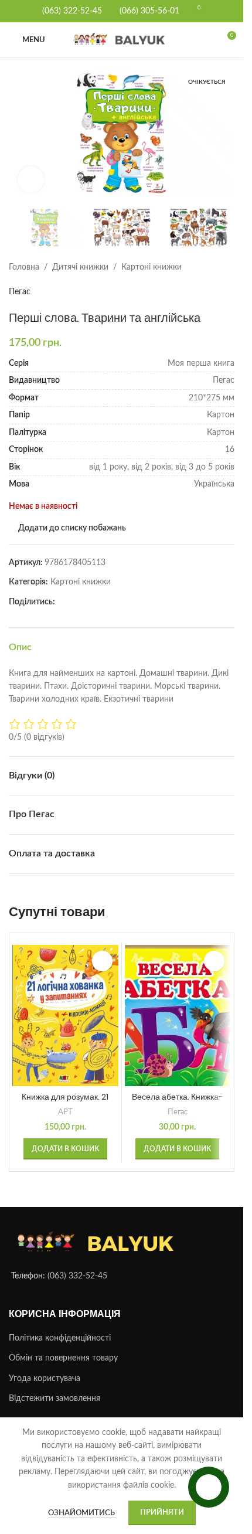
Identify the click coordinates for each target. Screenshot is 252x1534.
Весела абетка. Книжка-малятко (177, 1095)
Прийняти (162, 1512)
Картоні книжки (151, 260)
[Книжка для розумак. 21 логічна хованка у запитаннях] (65, 1008)
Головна (24, 260)
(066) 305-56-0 (147, 11)
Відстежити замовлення (54, 1392)
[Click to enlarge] (31, 174)
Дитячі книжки (80, 260)
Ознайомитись (82, 1513)
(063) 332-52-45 (77, 1270)
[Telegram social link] (76, 595)
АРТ (65, 1105)
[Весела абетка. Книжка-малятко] (178, 1008)
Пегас (19, 285)
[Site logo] (121, 40)
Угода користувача (44, 1372)
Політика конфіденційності (60, 1331)
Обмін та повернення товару (63, 1352)
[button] (20, 133)
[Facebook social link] (62, 595)
